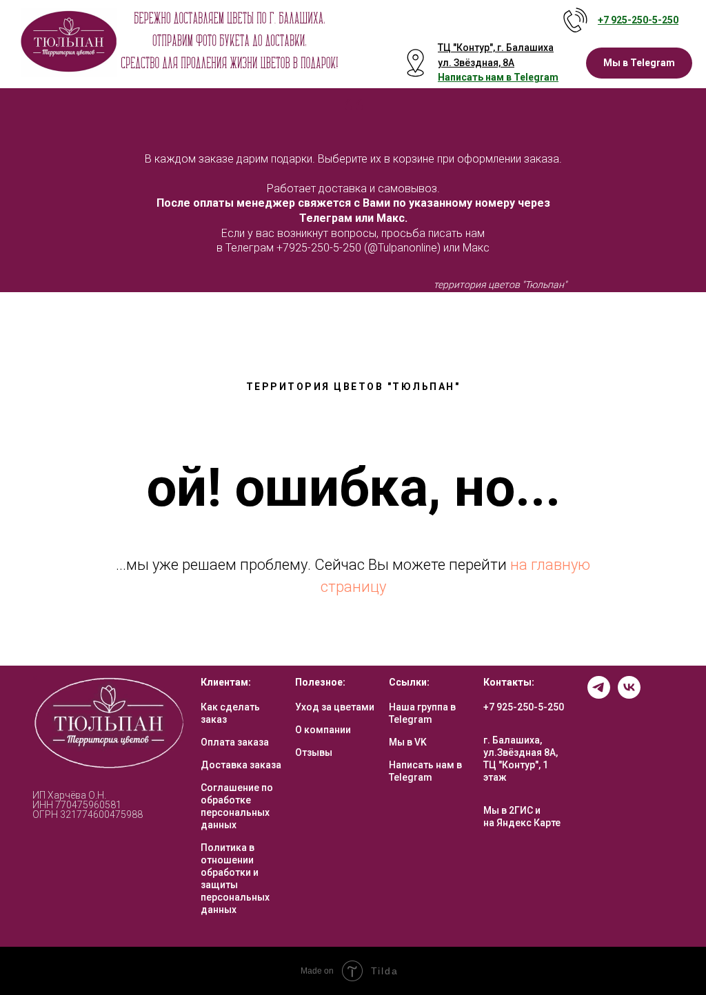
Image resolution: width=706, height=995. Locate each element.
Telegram (536, 77)
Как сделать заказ (230, 713)
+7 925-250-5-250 (523, 706)
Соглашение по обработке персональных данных (237, 806)
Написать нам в (476, 77)
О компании (323, 729)
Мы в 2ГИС (508, 810)
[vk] (629, 695)
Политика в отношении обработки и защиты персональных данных (235, 878)
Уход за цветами (334, 706)
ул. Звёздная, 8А (476, 62)
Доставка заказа (241, 764)
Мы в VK (408, 742)
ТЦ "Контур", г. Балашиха (496, 47)
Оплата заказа (235, 742)
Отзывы (313, 752)
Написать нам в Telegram (425, 771)
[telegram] (598, 695)
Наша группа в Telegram (422, 713)
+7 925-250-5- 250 (638, 19)
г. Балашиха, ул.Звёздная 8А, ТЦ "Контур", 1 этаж (520, 759)
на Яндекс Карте (522, 822)
